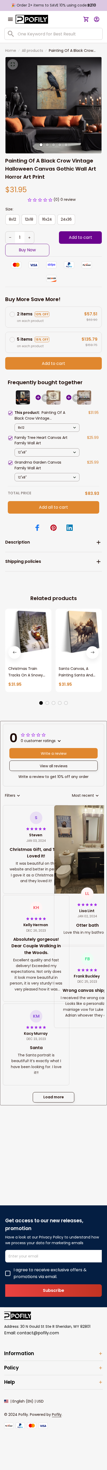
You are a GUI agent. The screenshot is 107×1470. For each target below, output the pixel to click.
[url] (57, 1415)
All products (32, 50)
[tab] (41, 144)
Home (10, 50)
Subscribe (53, 1290)
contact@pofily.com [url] (38, 1333)
